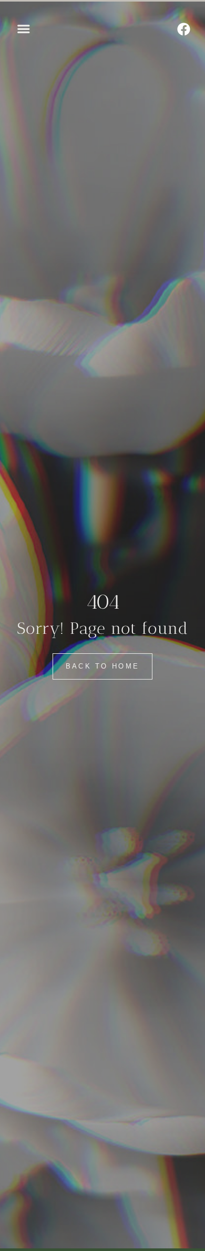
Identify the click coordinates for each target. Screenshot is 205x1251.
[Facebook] (184, 29)
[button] (23, 29)
